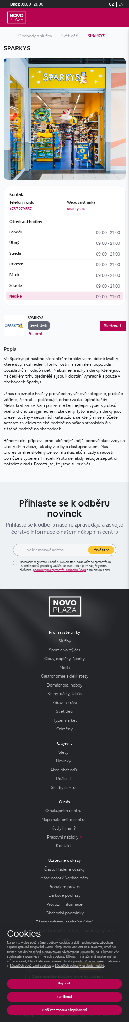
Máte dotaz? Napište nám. (64, 878)
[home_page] (16, 17)
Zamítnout (64, 997)
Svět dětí (69, 36)
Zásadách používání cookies (30, 966)
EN (121, 4)
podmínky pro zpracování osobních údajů (59, 570)
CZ (111, 4)
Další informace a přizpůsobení (64, 1010)
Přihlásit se (101, 550)
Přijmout (64, 983)
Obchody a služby (35, 36)
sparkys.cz (76, 208)
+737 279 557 (20, 208)
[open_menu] (121, 18)
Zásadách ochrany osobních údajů (79, 966)
